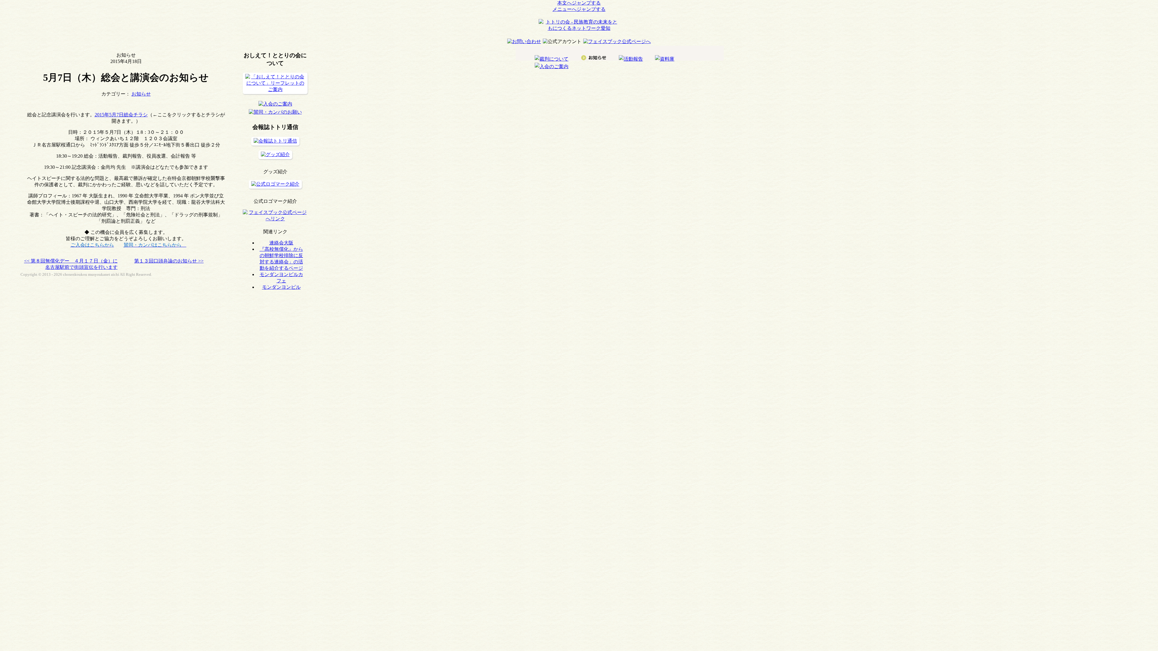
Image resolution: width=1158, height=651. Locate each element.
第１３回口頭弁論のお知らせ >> (169, 260)
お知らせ (141, 93)
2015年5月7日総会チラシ (121, 114)
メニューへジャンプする (579, 9)
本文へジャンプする (579, 2)
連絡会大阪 (281, 242)
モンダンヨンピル (281, 287)
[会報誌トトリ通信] (275, 140)
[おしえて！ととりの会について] (275, 89)
